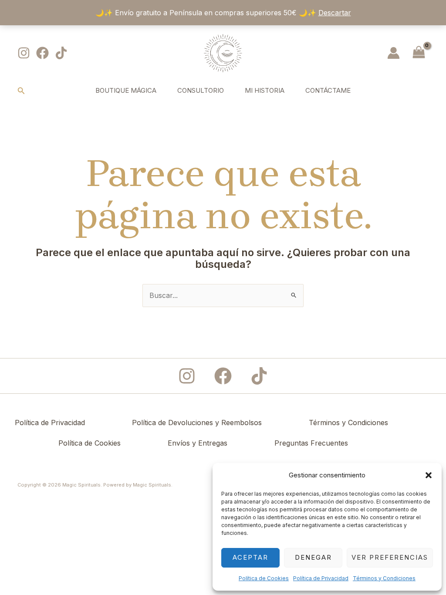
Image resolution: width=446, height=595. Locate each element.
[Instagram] (23, 53)
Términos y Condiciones (384, 578)
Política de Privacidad (320, 578)
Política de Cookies (264, 578)
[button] (428, 475)
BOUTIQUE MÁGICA (125, 90)
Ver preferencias (389, 557)
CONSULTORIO (200, 90)
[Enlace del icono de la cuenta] (393, 53)
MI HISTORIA (264, 90)
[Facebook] (42, 53)
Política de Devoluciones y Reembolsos (197, 422)
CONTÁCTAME (328, 90)
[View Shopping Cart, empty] (419, 53)
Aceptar (250, 557)
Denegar (313, 557)
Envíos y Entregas (197, 443)
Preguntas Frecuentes (311, 443)
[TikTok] (61, 53)
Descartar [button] (334, 12)
